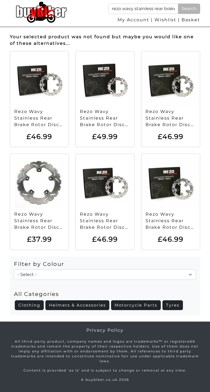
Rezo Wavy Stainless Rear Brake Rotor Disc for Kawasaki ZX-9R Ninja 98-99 (102, 124)
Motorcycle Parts (136, 305)
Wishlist (165, 19)
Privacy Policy (105, 330)
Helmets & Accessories (77, 305)
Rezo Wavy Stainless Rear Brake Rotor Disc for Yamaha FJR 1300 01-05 (36, 124)
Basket (191, 19)
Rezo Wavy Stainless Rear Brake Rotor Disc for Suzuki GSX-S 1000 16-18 (36, 227)
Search (189, 8)
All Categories (36, 294)
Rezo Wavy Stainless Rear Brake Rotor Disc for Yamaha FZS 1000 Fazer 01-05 (102, 227)
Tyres (172, 305)
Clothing (29, 305)
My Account (133, 19)
